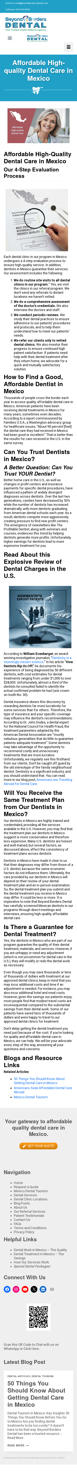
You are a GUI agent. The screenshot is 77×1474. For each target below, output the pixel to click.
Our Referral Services (29, 1211)
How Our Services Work (31, 1262)
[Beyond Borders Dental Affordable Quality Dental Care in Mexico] (38, 23)
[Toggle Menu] (10, 38)
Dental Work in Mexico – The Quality (40, 1250)
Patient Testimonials (29, 1216)
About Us (20, 1207)
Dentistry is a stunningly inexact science (37, 660)
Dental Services (25, 1195)
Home (18, 1183)
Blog (17, 1203)
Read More (15, 1438)
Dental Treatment (27, 1254)
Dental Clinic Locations (30, 1199)
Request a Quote (26, 1187)
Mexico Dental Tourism (31, 1097)
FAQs (17, 1224)
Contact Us (22, 1220)
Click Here (31, 1349)
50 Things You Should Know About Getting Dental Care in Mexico (39, 1081)
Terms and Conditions (30, 1228)
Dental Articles (18, 1376)
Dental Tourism (42, 1376)
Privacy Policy (24, 1232)
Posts (25, 1203)
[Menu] (68, 47)
